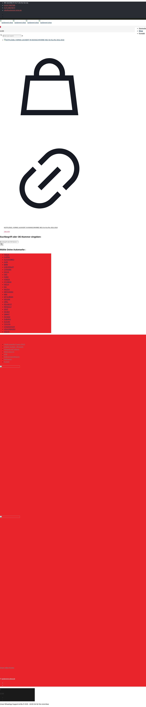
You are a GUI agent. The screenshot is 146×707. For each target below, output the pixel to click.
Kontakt (6, 362)
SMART (7, 314)
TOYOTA (7, 324)
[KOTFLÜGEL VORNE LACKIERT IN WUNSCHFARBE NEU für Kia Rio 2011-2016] (49, 40)
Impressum (8, 359)
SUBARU (7, 319)
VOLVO (6, 332)
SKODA (7, 312)
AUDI (6, 262)
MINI (5, 294)
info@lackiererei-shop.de (13, 10)
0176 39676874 (9, 8)
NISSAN (7, 299)
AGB (5, 354)
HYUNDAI (7, 282)
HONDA (7, 279)
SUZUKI (7, 322)
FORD (6, 277)
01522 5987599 (9, 5)
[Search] (1, 244)
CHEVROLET (9, 267)
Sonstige (7, 317)
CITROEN (7, 269)
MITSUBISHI (8, 297)
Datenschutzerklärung (11, 357)
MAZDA (7, 289)
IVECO (6, 284)
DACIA (6, 272)
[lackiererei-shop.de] (26, 22)
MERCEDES (8, 292)
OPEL (6, 302)
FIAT (5, 274)
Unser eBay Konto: (7, 668)
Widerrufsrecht (9, 352)
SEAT (6, 309)
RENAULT (8, 307)
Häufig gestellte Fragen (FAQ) (14, 344)
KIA (5, 287)
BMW (6, 264)
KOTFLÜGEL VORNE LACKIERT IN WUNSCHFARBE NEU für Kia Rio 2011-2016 (31, 227)
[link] (22, 36)
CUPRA (7, 257)
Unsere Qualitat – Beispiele (13, 347)
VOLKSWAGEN (9, 329)
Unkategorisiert (9, 327)
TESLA (6, 255)
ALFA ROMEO (9, 260)
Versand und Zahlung (11, 349)
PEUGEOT (8, 304)
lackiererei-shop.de (8, 679)
